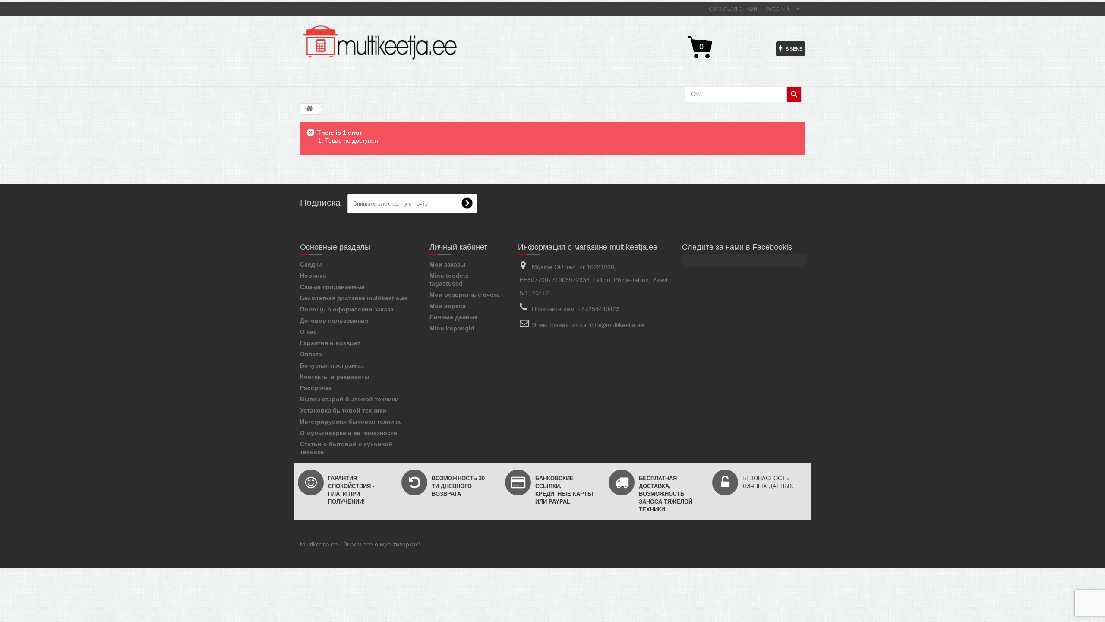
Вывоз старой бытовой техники (349, 399)
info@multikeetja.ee (617, 324)
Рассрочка (316, 387)
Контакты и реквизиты (334, 376)
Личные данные (453, 317)
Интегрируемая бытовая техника (350, 421)
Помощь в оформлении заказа (347, 309)
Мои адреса (447, 305)
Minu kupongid (451, 328)
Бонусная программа (332, 365)
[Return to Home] (309, 109)
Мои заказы (447, 264)
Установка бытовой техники (343, 410)
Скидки (311, 264)
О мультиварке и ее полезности (349, 432)
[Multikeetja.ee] (380, 42)
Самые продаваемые (332, 286)
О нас (308, 331)
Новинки (313, 275)
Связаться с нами (733, 9)
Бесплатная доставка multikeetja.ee (354, 298)
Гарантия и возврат (330, 343)
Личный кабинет (458, 247)
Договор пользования (334, 320)
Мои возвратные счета (464, 294)
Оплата (311, 354)
